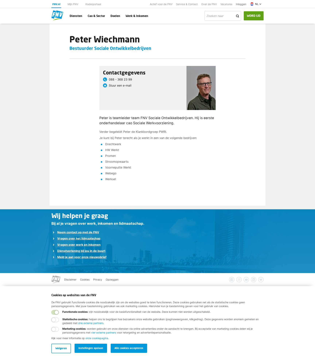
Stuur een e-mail (120, 85)
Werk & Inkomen (137, 15)
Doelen (115, 15)
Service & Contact (187, 4)
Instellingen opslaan (90, 348)
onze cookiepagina (96, 338)
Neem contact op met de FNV (78, 232)
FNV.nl (56, 4)
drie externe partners (90, 323)
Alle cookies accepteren (128, 348)
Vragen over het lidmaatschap (78, 238)
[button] (255, 4)
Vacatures (226, 4)
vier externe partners (103, 332)
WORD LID (253, 15)
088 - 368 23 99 (120, 79)
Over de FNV (209, 4)
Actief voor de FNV (161, 4)
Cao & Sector (96, 15)
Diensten (76, 15)
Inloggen (241, 4)
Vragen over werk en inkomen (79, 244)
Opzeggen (112, 279)
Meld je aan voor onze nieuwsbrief (81, 257)
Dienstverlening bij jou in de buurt (81, 251)
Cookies (85, 279)
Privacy (97, 279)
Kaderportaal (93, 4)
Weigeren (61, 348)
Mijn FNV (73, 4)
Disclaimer (70, 279)
